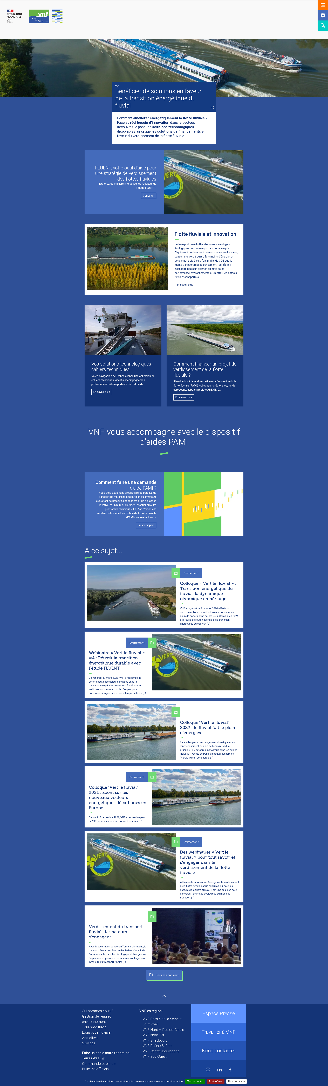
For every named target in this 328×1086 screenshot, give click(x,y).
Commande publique (98, 1064)
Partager (212, 107)
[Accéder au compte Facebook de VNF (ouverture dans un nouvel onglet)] (230, 1070)
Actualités (90, 1038)
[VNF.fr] (34, 16)
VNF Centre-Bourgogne (161, 1051)
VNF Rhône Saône (157, 1046)
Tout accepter (195, 1081)
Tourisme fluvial (94, 1027)
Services (88, 1043)
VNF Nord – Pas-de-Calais (163, 1030)
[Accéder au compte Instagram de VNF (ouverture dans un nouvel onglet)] (208, 1070)
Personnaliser (236, 1081)
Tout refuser (216, 1081)
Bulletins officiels (95, 1069)
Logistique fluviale (96, 1032)
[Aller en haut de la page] (164, 996)
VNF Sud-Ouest (155, 1056)
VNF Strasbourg (155, 1040)
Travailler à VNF (219, 1032)
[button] (323, 5)
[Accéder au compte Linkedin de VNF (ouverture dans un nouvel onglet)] (219, 1070)
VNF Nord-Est (153, 1035)
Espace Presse (218, 1013)
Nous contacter (218, 1051)
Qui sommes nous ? (97, 1011)
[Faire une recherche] (323, 25)
